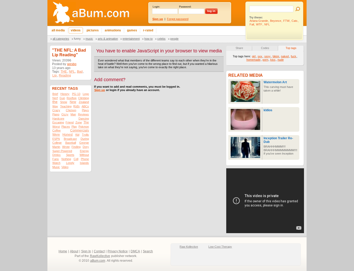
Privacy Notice (118, 251)
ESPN (56, 138)
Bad (80, 71)
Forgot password (177, 18)
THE (64, 71)
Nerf (55, 98)
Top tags (291, 48)
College (57, 142)
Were (56, 134)
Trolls (85, 134)
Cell (76, 159)
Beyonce (275, 20)
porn (265, 59)
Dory (86, 146)
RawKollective (100, 256)
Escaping (58, 122)
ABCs (85, 106)
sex (260, 56)
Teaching (66, 106)
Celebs (161, 38)
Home (63, 251)
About (74, 251)
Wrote (66, 146)
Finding (76, 146)
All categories (61, 38)
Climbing (83, 98)
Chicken (71, 110)
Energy (84, 150)
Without (84, 154)
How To (148, 38)
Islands (84, 162)
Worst (56, 126)
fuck (293, 56)
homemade (253, 59)
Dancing (84, 118)
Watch (56, 162)
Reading (65, 75)
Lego (86, 93)
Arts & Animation (108, 38)
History (64, 93)
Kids (76, 106)
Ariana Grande (259, 20)
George (84, 142)
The (86, 122)
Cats (295, 20)
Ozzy (64, 114)
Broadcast (70, 138)
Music (89, 38)
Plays (85, 110)
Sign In (86, 251)
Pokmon (84, 126)
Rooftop (71, 98)
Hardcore (58, 118)
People (174, 38)
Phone (85, 159)
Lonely (70, 162)
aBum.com (97, 260)
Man (73, 114)
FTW (286, 20)
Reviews (83, 114)
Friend (70, 122)
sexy (267, 56)
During (85, 138)
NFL (267, 24)
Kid (77, 134)
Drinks (56, 154)
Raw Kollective (189, 246)
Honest (67, 134)
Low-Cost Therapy (220, 246)
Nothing (66, 159)
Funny (77, 38)
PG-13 (76, 93)
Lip (54, 75)
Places (65, 126)
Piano (55, 114)
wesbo (71, 64)
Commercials (79, 130)
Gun (62, 98)
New (73, 102)
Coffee (56, 130)
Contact (99, 251)
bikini (276, 56)
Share (239, 48)
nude (281, 59)
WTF (259, 24)
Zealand (84, 101)
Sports (70, 154)
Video (64, 167)
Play (74, 126)
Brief (55, 93)
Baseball (70, 142)
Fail (252, 24)
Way (55, 106)
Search (148, 251)
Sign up (99, 90)
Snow (63, 101)
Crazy (56, 110)
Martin (56, 146)
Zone (78, 122)
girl (254, 56)
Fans (55, 159)
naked (285, 56)
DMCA (135, 251)
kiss (272, 59)
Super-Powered (62, 150)
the (55, 102)
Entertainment (131, 38)
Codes (265, 48)
